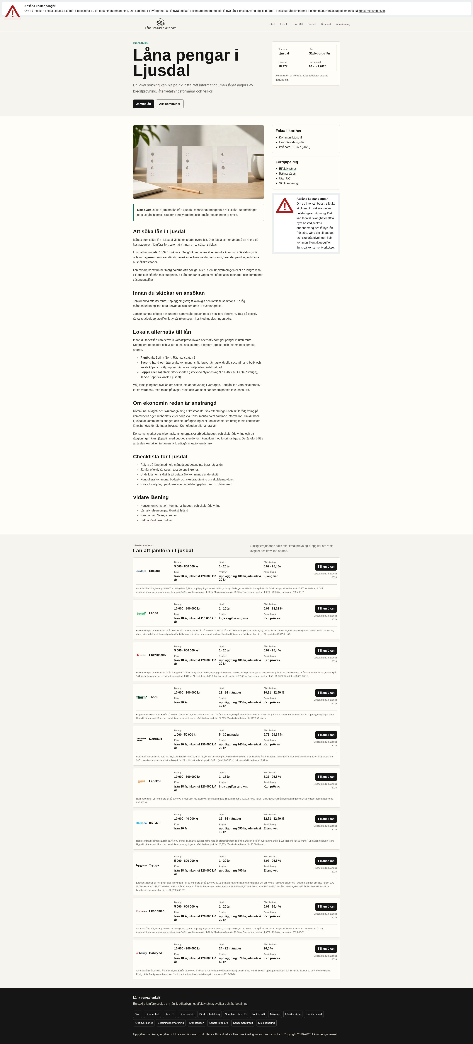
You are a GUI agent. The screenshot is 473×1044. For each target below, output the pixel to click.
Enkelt (283, 24)
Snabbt (312, 24)
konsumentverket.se (372, 10)
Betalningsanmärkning (171, 1022)
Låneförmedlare (218, 1022)
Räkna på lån (288, 173)
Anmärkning (343, 24)
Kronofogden (196, 1022)
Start (272, 24)
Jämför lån (143, 103)
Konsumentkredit (243, 1022)
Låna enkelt (152, 1014)
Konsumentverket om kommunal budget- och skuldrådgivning (180, 505)
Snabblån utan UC (235, 1014)
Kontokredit (258, 1014)
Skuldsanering (288, 183)
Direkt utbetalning (209, 1014)
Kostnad (326, 24)
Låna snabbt (187, 1014)
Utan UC (298, 24)
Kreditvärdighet (144, 1022)
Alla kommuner (169, 103)
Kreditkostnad (314, 1014)
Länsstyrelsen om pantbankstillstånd (164, 510)
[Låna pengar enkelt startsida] (160, 24)
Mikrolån (275, 1014)
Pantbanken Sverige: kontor (158, 515)
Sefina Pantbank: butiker (156, 520)
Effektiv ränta (287, 168)
